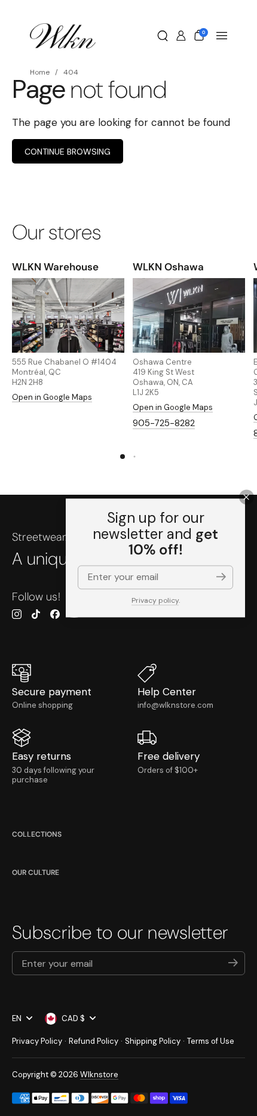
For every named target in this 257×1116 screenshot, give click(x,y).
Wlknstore (99, 1074)
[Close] (246, 496)
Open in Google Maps (52, 397)
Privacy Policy (37, 1041)
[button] (162, 35)
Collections (37, 834)
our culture (35, 872)
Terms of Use (210, 1041)
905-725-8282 (164, 423)
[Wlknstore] (63, 36)
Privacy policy (155, 600)
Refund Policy (93, 1041)
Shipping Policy (152, 1041)
